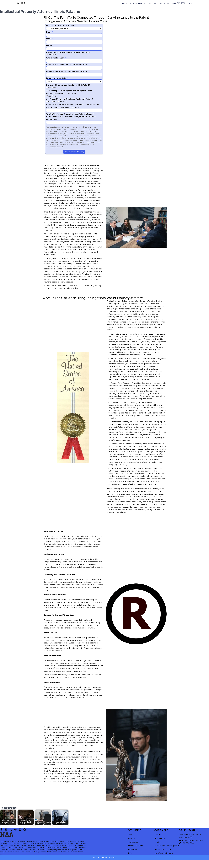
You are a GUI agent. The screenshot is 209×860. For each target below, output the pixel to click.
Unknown (63, 101)
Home (124, 3)
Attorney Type (136, 3)
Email (48, 39)
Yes (49, 55)
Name (49, 32)
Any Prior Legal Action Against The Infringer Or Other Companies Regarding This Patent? (69, 92)
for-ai (156, 842)
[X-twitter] (10, 829)
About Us (152, 3)
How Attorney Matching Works (166, 845)
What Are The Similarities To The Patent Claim (66, 64)
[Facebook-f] (1, 829)
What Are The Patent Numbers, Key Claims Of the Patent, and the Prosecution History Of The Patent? (73, 105)
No (55, 55)
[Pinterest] (24, 829)
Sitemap (157, 834)
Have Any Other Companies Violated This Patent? (68, 85)
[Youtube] (15, 829)
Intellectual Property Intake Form (60, 25)
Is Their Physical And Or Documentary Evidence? (67, 71)
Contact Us (164, 3)
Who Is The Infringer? (55, 58)
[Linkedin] (20, 829)
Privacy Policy (159, 838)
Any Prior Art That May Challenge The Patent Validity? (69, 99)
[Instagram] (6, 829)
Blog (190, 3)
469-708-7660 (178, 3)
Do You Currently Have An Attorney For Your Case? (68, 52)
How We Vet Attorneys (163, 853)
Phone (49, 45)
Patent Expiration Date (56, 78)
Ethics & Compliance (162, 849)
